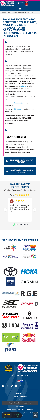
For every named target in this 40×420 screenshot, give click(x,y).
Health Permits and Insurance (20, 403)
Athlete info (20, 393)
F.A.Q (20, 400)
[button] (20, 9)
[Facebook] (13, 375)
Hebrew (23, 86)
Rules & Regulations (20, 396)
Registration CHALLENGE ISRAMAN (20, 409)
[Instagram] (18, 375)
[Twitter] (22, 375)
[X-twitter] (21, 387)
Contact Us (20, 406)
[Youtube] (26, 375)
